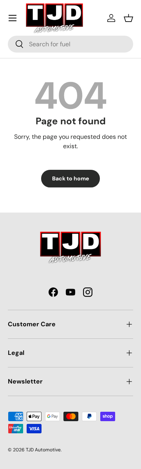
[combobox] (70, 44)
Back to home (70, 178)
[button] (128, 18)
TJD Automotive (43, 450)
